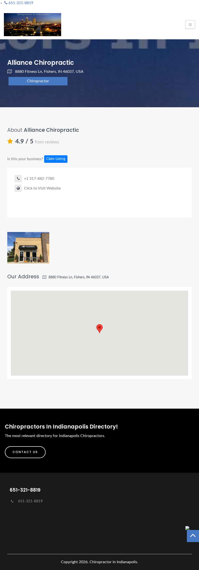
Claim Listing (55, 159)
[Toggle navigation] (190, 24)
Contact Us (25, 452)
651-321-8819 (30, 501)
